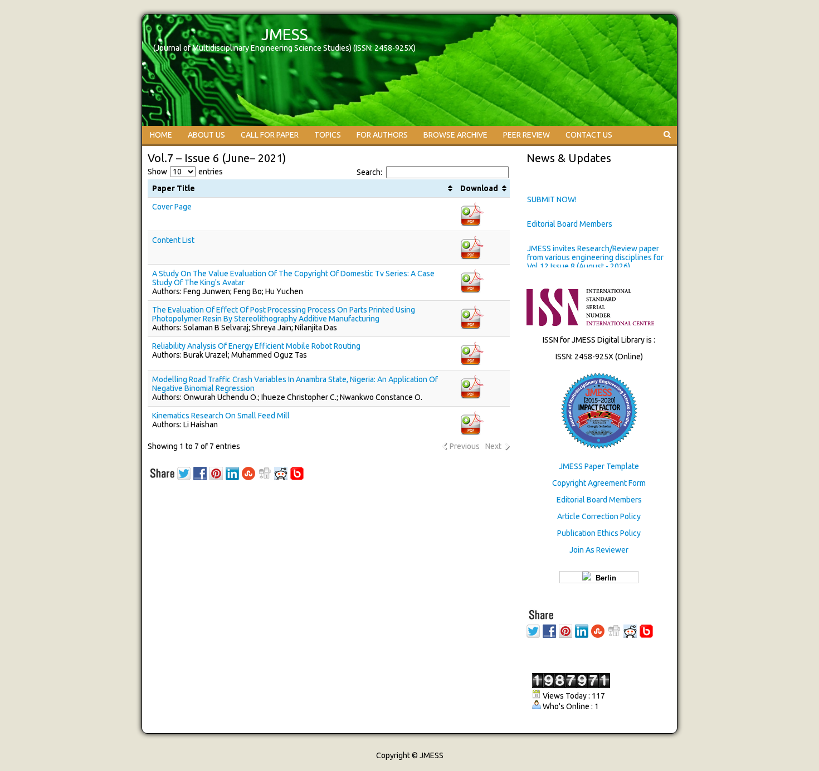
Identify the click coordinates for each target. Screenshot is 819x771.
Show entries (185, 171)
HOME (161, 134)
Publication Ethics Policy (599, 533)
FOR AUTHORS (382, 134)
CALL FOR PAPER (270, 134)
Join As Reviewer (598, 549)
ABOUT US (206, 134)
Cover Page (172, 206)
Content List (173, 240)
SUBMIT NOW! (552, 199)
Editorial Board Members (569, 223)
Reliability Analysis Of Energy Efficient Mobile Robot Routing (256, 345)
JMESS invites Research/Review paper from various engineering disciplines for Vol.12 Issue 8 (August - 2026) (595, 257)
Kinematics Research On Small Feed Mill (221, 415)
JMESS (284, 34)
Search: (369, 172)
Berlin (603, 578)
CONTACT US (589, 134)
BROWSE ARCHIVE (455, 134)
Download (479, 188)
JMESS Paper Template (599, 466)
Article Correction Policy (599, 516)
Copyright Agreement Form (599, 483)
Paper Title (173, 188)
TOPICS (327, 134)
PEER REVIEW (526, 134)
